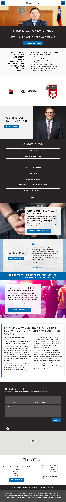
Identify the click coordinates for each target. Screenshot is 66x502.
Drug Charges (33, 173)
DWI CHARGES (33, 150)
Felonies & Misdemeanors (33, 191)
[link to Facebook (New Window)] (7, 428)
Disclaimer (50, 488)
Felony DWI (33, 162)
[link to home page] (33, 3)
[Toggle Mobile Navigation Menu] (63, 3)
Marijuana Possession (33, 179)
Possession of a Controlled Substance (33, 185)
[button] (33, 441)
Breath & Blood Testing (33, 156)
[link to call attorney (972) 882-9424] (3, 3)
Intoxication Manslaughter (33, 168)
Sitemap (42, 488)
